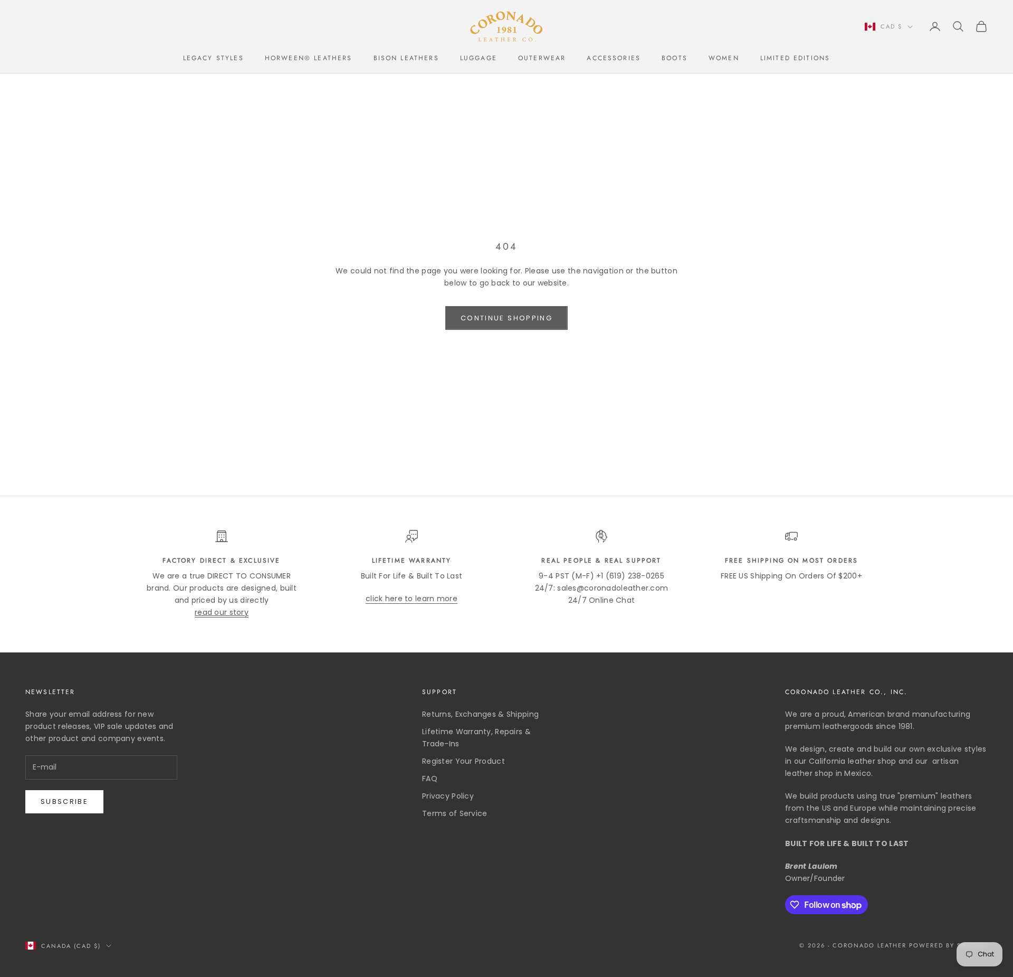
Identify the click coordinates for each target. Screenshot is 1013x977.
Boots (674, 58)
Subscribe (64, 801)
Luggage (478, 58)
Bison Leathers (406, 58)
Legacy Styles (213, 58)
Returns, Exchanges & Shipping (480, 714)
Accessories (614, 58)
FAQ (429, 778)
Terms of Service (454, 813)
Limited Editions (795, 58)
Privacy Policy (448, 796)
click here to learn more (411, 598)
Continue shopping (506, 318)
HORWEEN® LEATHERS (308, 58)
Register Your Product (463, 761)
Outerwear (542, 58)
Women (724, 58)
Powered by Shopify (948, 945)
